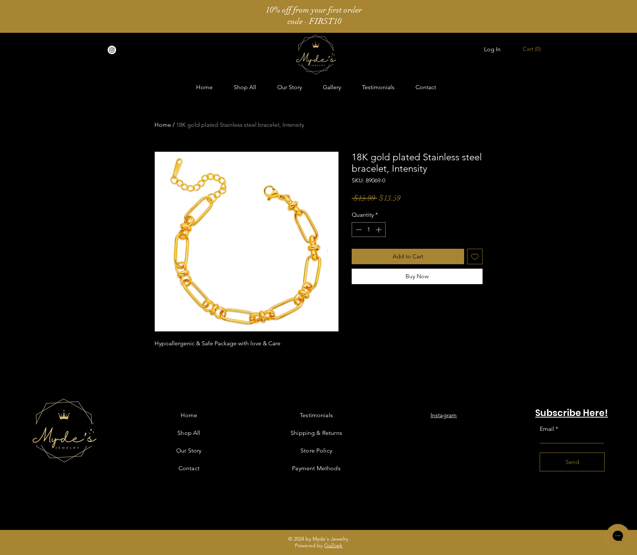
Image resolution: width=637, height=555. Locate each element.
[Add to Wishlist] (475, 256)
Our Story (188, 450)
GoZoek (333, 545)
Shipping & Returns (316, 432)
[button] (533, 49)
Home (162, 124)
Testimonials (316, 415)
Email (547, 429)
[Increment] (379, 230)
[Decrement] (358, 230)
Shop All (188, 432)
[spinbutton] (368, 230)
